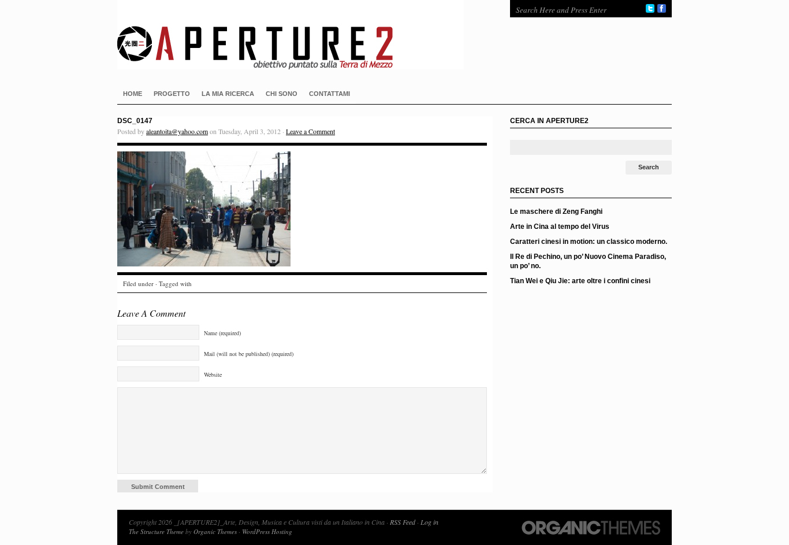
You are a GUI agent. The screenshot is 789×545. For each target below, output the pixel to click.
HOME (132, 93)
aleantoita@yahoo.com (177, 131)
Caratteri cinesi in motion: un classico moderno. (588, 242)
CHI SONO (281, 93)
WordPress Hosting (267, 531)
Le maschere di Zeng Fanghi (556, 211)
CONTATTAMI (329, 93)
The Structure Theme (156, 531)
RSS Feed (402, 522)
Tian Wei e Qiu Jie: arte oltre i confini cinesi (580, 281)
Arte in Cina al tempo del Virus (559, 227)
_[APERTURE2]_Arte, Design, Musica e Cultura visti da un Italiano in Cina (302, 34)
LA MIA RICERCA (228, 93)
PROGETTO (172, 93)
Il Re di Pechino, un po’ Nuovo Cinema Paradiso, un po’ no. (588, 261)
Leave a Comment (310, 131)
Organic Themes (215, 531)
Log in (429, 522)
